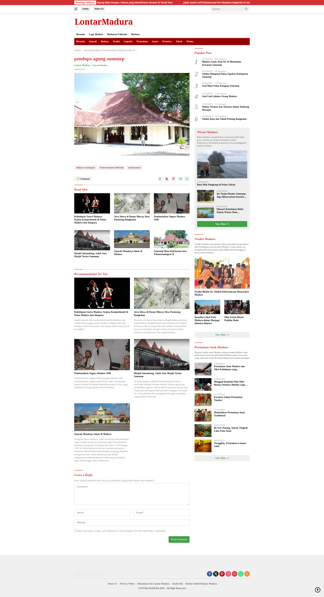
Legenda (128, 41)
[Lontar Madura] (103, 21)
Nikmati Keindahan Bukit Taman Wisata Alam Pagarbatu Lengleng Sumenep (230, 211)
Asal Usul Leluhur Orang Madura (219, 96)
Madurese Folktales (117, 34)
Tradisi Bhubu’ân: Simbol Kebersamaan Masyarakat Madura (222, 293)
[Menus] (76, 9)
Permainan (142, 41)
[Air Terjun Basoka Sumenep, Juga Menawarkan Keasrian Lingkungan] (205, 196)
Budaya (105, 41)
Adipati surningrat (85, 167)
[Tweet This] (166, 178)
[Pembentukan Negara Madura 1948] (172, 203)
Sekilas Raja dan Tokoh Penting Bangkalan (224, 119)
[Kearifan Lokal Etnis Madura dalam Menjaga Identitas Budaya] (207, 307)
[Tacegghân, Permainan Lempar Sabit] (203, 446)
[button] (246, 8)
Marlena (135, 34)
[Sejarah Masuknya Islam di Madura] (132, 239)
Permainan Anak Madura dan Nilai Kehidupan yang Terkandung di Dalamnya (229, 368)
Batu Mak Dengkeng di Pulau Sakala (216, 185)
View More (221, 224)
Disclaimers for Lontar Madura (154, 583)
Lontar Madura (82, 65)
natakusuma (134, 167)
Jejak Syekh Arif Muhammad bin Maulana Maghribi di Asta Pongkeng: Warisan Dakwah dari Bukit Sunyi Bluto (216, 2)
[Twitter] (216, 574)
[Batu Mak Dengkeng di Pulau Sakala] (222, 164)
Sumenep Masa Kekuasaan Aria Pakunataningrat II (170, 253)
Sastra (155, 41)
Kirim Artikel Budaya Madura (201, 583)
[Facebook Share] (160, 178)
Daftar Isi (99, 8)
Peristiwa (167, 41)
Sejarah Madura (100, 65)
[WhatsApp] (241, 574)
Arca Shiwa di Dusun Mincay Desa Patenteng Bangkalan (132, 218)
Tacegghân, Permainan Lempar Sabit (230, 445)
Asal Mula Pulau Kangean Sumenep (220, 86)
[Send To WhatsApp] (187, 178)
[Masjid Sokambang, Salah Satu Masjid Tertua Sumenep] (92, 240)
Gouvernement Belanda (112, 167)
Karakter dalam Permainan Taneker (228, 399)
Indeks (86, 8)
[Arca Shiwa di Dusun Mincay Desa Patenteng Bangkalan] (132, 203)
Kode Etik (177, 583)
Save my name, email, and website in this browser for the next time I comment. (122, 530)
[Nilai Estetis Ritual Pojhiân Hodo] (237, 307)
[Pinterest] (222, 574)
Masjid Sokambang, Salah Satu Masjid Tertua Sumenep (90, 255)
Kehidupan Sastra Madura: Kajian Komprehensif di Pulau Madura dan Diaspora (90, 219)
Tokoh (179, 41)
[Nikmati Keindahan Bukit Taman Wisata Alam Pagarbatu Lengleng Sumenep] (205, 211)
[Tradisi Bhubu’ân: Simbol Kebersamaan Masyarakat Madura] (222, 273)
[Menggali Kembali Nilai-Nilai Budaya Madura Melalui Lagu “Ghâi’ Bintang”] (203, 384)
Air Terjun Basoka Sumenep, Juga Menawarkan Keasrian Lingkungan (231, 195)
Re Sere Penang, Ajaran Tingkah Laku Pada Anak (231, 429)
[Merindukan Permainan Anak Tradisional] (203, 415)
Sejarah (93, 41)
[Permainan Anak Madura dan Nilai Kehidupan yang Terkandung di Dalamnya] (203, 369)
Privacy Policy (127, 583)
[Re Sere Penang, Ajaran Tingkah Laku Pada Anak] (203, 430)
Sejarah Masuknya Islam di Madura (128, 253)
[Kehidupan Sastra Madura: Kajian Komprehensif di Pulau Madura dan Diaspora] (92, 203)
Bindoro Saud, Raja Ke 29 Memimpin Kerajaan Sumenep (221, 63)
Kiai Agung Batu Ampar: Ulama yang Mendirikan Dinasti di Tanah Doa (102, 2)
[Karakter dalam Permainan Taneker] (203, 399)
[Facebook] (209, 574)
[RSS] (247, 574)
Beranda (80, 34)
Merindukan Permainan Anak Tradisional (229, 414)
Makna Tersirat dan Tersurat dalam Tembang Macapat (225, 108)
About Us (112, 583)
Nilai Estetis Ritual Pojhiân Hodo (234, 319)
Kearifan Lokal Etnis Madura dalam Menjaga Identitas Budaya (207, 320)
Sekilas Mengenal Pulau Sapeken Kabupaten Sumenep (225, 75)
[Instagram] (228, 574)
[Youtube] (234, 574)
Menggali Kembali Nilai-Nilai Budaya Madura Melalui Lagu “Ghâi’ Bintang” (229, 384)
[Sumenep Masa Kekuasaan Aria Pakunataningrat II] (172, 239)
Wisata (189, 41)
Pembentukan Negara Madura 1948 (169, 218)
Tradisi (116, 41)
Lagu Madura (96, 34)
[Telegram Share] (180, 178)
